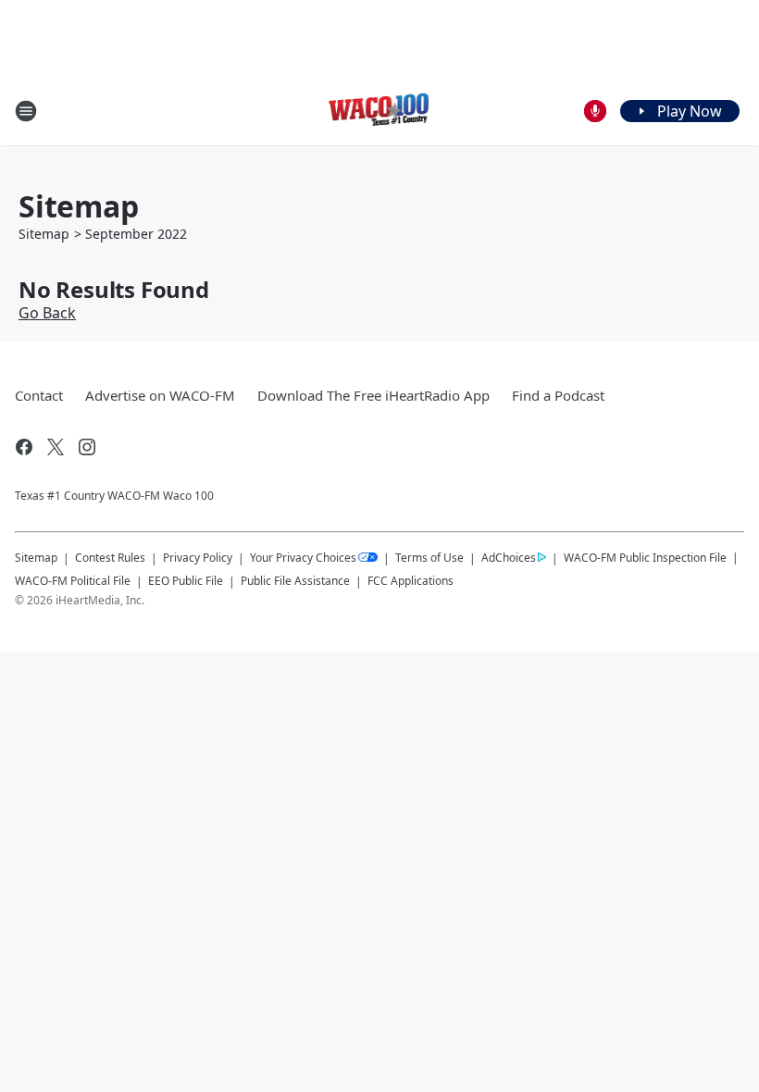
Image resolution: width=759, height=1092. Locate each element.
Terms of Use (429, 557)
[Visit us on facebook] (24, 447)
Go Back (47, 313)
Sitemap (44, 233)
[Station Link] (380, 111)
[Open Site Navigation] (26, 111)
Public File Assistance (295, 581)
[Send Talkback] (595, 111)
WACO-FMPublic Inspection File (645, 557)
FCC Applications (410, 580)
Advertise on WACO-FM (160, 395)
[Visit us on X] (55, 447)
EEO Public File (185, 581)
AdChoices (508, 557)
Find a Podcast (558, 395)
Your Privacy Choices (303, 557)
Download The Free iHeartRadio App (373, 395)
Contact (39, 395)
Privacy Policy (197, 557)
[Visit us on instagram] (87, 447)
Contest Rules (110, 557)
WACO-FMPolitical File (73, 581)
